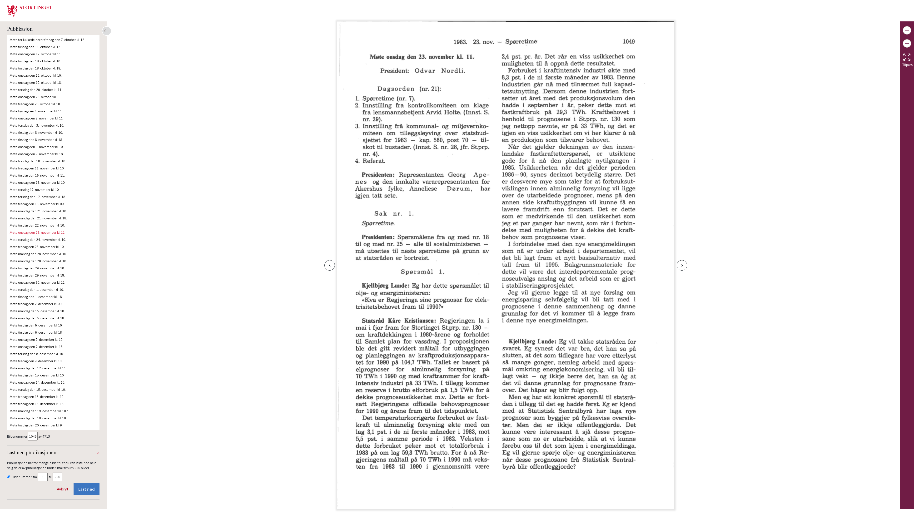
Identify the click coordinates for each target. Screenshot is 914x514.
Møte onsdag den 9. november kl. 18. (37, 154)
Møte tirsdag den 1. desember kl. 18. (36, 296)
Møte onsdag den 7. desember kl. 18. (36, 346)
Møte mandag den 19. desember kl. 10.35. (40, 411)
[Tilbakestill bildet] (907, 57)
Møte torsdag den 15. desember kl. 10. (38, 389)
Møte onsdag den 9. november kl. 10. (37, 146)
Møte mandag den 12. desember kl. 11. (38, 368)
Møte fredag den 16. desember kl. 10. (37, 396)
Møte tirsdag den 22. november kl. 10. (37, 225)
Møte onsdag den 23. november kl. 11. (37, 232)
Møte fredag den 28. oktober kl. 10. (35, 104)
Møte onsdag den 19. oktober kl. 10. (36, 75)
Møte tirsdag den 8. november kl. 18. (36, 139)
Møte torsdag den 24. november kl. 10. (38, 239)
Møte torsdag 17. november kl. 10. (35, 189)
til (50, 476)
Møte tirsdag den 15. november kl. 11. (37, 175)
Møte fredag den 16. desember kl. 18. (37, 403)
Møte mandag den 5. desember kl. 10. (37, 311)
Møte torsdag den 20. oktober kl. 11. (36, 89)
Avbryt (62, 489)
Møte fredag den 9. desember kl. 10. (36, 361)
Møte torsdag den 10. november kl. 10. (38, 161)
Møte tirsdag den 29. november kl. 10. (37, 268)
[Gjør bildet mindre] (907, 43)
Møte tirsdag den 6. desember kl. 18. (36, 332)
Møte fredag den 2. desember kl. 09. (36, 303)
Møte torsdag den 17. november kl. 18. (38, 196)
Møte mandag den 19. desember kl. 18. (38, 418)
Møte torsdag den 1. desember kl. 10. (37, 289)
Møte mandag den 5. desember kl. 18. (37, 318)
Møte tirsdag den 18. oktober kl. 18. (35, 68)
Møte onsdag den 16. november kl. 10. (37, 182)
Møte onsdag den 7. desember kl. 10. (36, 339)
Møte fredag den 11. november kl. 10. (37, 168)
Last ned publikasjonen (31, 453)
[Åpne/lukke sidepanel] (106, 31)
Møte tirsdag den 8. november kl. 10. (36, 132)
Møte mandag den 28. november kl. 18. (38, 261)
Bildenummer (17, 436)
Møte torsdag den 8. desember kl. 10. (37, 353)
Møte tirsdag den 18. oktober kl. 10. (35, 61)
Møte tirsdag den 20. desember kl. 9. (36, 425)
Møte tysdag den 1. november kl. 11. (36, 111)
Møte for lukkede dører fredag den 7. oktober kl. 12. (47, 39)
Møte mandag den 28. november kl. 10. (38, 254)
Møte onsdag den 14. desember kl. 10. (37, 382)
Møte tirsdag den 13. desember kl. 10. (37, 375)
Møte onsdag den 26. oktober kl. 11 (35, 96)
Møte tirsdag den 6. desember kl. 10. (36, 325)
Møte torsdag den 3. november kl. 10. (37, 125)
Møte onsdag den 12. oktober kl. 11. (36, 54)
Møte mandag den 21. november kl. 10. (38, 211)
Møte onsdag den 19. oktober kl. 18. (36, 82)
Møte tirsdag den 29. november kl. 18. (37, 275)
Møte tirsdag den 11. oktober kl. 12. (35, 46)
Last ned (86, 489)
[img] (29, 10)
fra (35, 476)
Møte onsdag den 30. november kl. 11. (37, 282)
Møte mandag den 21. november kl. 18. (38, 218)
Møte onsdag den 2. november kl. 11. (37, 118)
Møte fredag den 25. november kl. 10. (37, 246)
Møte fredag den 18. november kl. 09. (37, 204)
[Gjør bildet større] (907, 30)
